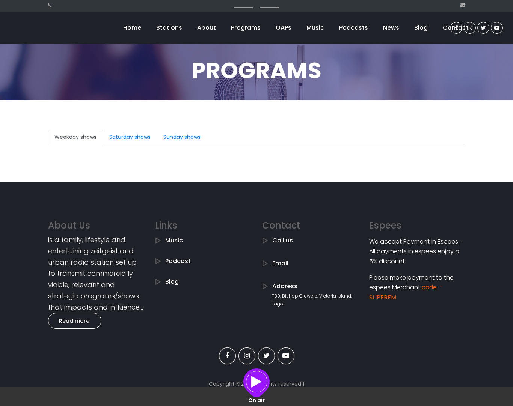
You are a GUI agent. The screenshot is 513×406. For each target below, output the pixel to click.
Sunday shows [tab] (182, 137)
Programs (246, 27)
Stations (169, 27)
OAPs (283, 27)
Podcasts (353, 27)
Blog (421, 27)
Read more (74, 321)
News (391, 27)
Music (315, 27)
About (206, 27)
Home (132, 27)
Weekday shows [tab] (75, 137)
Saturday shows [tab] (130, 137)
